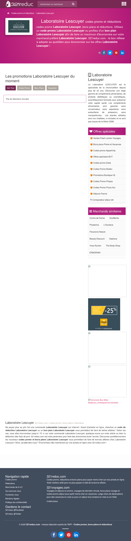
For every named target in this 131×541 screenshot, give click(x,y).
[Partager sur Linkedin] (122, 52)
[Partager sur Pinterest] (116, 52)
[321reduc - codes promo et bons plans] (69, 535)
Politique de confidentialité (16, 502)
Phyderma (94, 224)
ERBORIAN (95, 252)
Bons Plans (39, 88)
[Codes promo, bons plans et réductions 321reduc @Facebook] (54, 535)
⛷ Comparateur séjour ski (102, 199)
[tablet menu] (124, 4)
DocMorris (114, 218)
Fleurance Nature (97, 231)
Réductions (10, 483)
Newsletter (52, 88)
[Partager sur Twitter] (110, 52)
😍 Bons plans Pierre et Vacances (105, 144)
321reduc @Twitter (13, 513)
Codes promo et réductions (22, 13)
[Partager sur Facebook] (104, 52)
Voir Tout (10, 88)
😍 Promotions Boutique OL (103, 175)
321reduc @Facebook (14, 510)
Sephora (113, 238)
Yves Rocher (95, 245)
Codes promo (11, 479)
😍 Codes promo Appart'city (103, 150)
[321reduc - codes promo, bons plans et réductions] (76, 535)
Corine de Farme (97, 218)
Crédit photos (52, 501)
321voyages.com (58, 487)
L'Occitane (108, 224)
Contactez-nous (12, 494)
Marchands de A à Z (13, 487)
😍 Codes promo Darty (100, 162)
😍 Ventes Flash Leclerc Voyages (105, 138)
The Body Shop (113, 245)
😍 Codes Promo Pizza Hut (102, 187)
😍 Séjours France (98, 193)
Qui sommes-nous (13, 491)
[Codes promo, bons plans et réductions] (81, 34)
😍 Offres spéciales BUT (101, 156)
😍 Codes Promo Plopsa (101, 181)
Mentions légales (12, 498)
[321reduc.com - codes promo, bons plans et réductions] (19, 3)
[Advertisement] (25, 126)
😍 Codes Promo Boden (101, 168)
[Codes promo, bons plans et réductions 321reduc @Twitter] (61, 535)
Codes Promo (24, 88)
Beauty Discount (97, 238)
